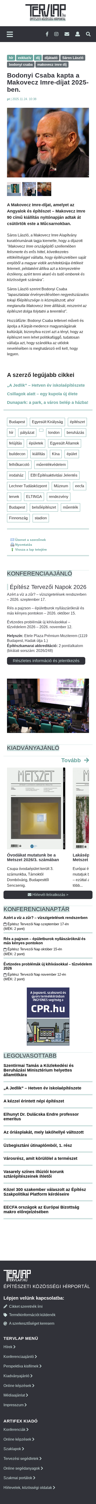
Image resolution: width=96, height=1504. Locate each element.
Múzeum (61, 486)
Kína (56, 454)
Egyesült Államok (64, 443)
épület (72, 454)
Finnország (18, 518)
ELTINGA (34, 497)
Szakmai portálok (18, 1478)
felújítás (15, 443)
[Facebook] (47, 34)
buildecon (17, 454)
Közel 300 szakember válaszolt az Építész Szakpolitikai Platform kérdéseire (44, 1192)
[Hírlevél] (67, 34)
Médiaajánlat (14, 1395)
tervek (14, 497)
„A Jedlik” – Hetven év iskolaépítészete (46, 385)
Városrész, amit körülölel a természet (40, 1158)
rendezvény (58, 497)
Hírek (8, 1347)
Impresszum (13, 1405)
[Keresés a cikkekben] (88, 34)
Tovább (71, 760)
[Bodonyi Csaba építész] (48, 142)
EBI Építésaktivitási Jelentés (54, 475)
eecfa (79, 486)
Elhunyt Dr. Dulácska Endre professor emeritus (41, 1116)
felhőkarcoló (19, 465)
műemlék (70, 507)
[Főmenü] (9, 35)
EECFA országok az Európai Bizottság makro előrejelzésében (41, 1209)
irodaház (16, 475)
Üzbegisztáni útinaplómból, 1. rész (37, 1145)
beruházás (75, 433)
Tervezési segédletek (21, 1459)
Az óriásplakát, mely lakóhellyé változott (43, 1132)
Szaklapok (12, 1449)
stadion (41, 518)
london (54, 433)
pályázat (27, 433)
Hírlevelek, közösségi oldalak (28, 1488)
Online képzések (17, 1386)
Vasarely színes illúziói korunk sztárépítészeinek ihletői (33, 1174)
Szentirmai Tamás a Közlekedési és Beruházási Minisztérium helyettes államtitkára (38, 1070)
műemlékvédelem (51, 465)
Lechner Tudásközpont (28, 486)
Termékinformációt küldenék (32, 1315)
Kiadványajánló (16, 1376)
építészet (77, 422)
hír (11, 433)
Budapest (17, 422)
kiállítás (38, 454)
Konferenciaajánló (19, 1357)
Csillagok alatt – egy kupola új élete (42, 394)
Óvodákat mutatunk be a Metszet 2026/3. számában (33, 857)
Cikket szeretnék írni (26, 1306)
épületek (36, 443)
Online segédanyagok (22, 1468)
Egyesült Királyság (47, 422)
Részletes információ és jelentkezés (46, 660)
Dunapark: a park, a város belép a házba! (47, 402)
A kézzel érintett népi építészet (33, 1101)
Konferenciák (14, 1430)
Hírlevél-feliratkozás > (49, 895)
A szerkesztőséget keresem (31, 1323)
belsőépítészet (44, 507)
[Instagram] (56, 34)
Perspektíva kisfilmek (21, 1366)
